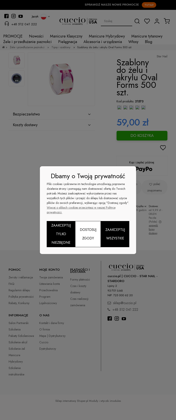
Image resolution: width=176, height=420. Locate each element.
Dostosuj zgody (88, 234)
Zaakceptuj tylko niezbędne (61, 234)
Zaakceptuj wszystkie (115, 234)
